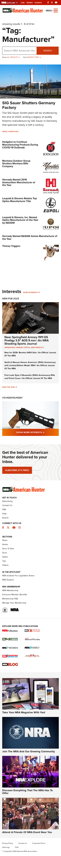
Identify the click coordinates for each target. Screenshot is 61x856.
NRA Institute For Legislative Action (18, 575)
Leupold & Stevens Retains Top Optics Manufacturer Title (19, 200)
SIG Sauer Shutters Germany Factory (28, 105)
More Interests (30, 292)
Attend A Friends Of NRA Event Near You (27, 832)
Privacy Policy (7, 843)
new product (37, 347)
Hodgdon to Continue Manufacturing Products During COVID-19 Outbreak (20, 144)
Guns (4, 552)
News (4, 131)
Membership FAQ (10, 598)
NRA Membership (10, 590)
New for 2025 (8, 387)
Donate (38, 2)
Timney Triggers (11, 246)
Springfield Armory (13, 347)
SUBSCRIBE (17, 470)
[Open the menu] (55, 10)
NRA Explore (8, 579)
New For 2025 (10, 298)
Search (47, 50)
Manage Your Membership (14, 602)
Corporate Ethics (38, 843)
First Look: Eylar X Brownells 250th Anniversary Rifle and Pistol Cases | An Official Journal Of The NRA (29, 377)
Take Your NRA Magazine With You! (23, 712)
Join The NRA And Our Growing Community (28, 751)
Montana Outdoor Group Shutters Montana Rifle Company (16, 163)
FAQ (4, 509)
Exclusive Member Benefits (14, 594)
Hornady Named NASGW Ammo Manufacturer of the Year (29, 237)
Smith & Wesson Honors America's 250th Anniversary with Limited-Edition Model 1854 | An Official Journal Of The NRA (30, 365)
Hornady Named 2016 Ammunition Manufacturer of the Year (18, 182)
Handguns (13, 131)
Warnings (6, 847)
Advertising (7, 501)
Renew (30, 2)
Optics (5, 556)
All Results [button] (12, 57)
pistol (27, 347)
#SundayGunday (12, 397)
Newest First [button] (33, 57)
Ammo (5, 544)
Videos (5, 565)
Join (23, 2)
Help (4, 513)
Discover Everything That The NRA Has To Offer (27, 791)
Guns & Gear (8, 548)
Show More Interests (37, 432)
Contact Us (7, 505)
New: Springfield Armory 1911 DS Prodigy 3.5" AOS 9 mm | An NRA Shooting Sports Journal (26, 340)
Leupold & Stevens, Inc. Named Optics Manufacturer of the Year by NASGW (20, 220)
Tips (4, 561)
